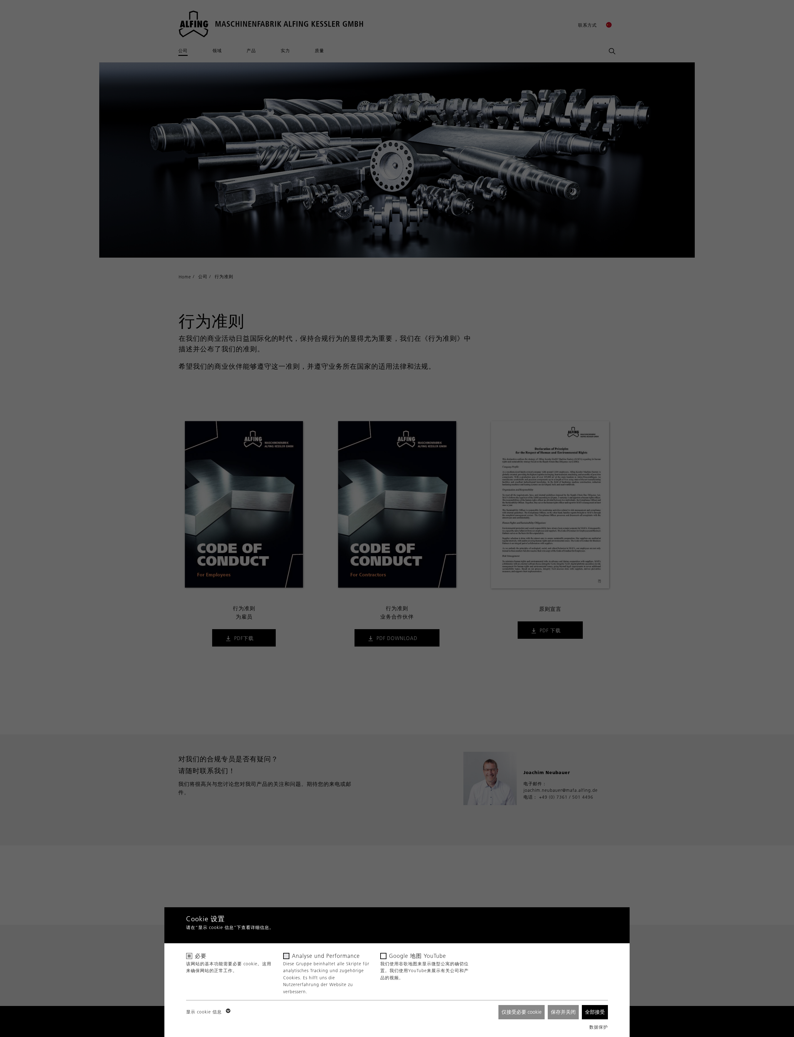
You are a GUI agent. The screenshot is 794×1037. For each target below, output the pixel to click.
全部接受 (595, 1012)
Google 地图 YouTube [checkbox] (417, 956)
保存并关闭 (563, 1012)
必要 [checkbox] (201, 956)
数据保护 (598, 1027)
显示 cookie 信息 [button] (204, 1012)
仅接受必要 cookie (522, 1012)
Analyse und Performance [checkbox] (326, 956)
